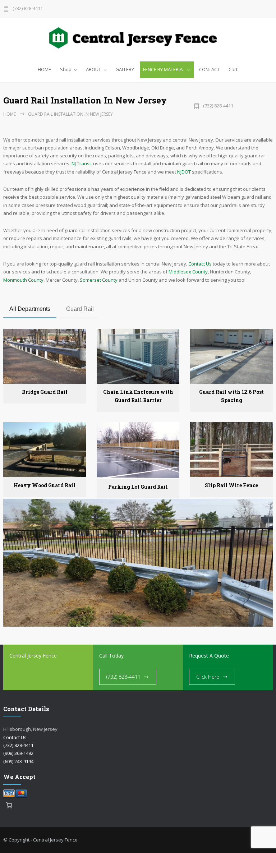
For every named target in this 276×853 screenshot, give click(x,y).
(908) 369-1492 (18, 753)
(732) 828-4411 (28, 8)
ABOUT (93, 69)
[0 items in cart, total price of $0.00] (9, 805)
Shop (66, 69)
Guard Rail (80, 309)
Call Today (111, 655)
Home (9, 114)
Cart (233, 69)
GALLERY (124, 69)
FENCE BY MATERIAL (164, 69)
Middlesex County (188, 271)
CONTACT (209, 69)
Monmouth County (23, 280)
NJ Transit (82, 163)
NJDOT (184, 172)
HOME (44, 69)
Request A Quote (209, 655)
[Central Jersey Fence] (138, 39)
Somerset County (99, 280)
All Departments (29, 309)
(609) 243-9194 (18, 761)
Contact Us (200, 263)
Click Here (207, 676)
